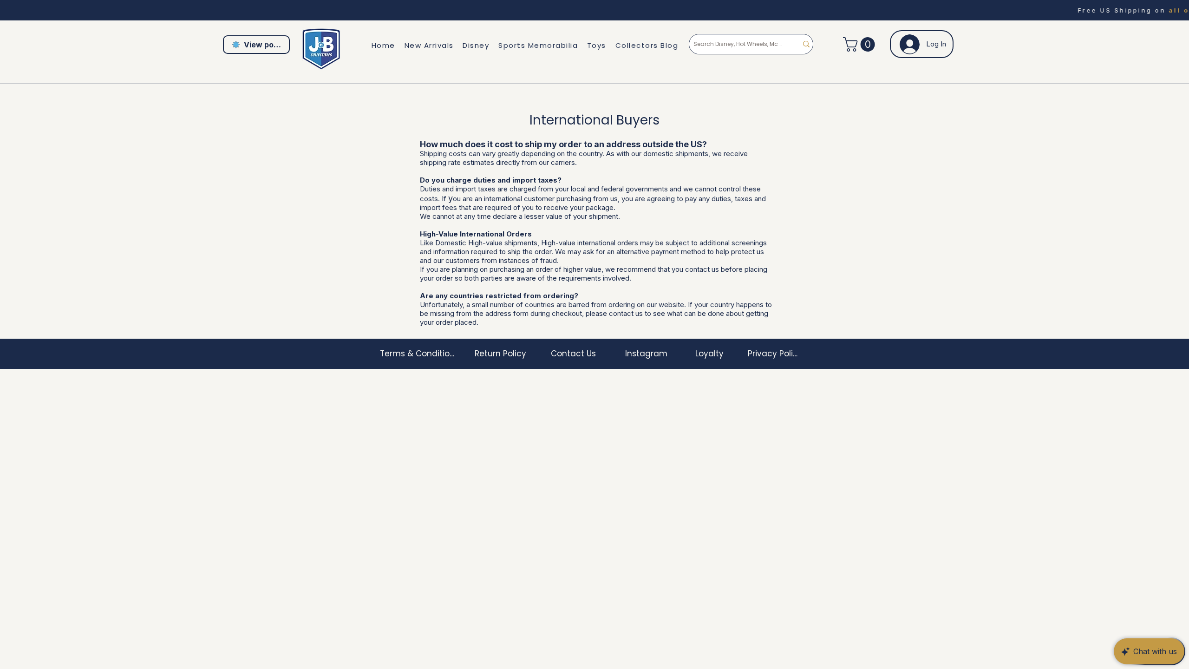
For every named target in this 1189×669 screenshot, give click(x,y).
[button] (860, 44)
